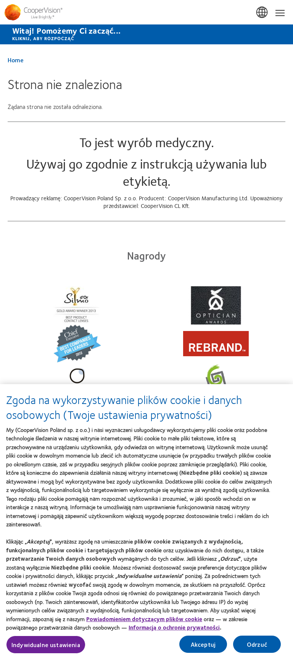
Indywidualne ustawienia (45, 644)
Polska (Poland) (262, 12)
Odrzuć (257, 644)
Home (16, 60)
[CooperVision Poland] (146, 12)
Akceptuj (203, 644)
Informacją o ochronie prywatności (174, 627)
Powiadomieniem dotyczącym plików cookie (144, 618)
